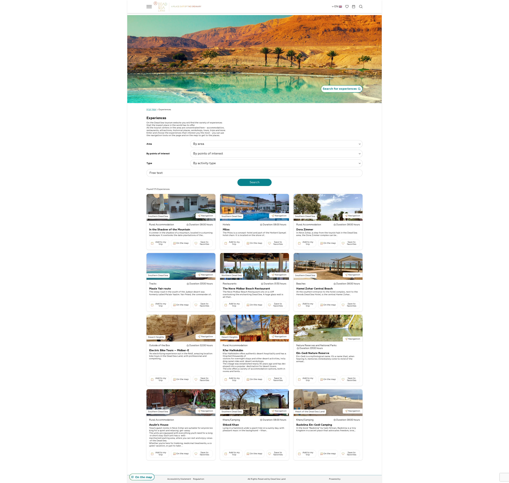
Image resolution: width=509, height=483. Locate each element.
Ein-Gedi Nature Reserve (312, 353)
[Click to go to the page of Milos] (254, 207)
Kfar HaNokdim (233, 350)
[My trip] (353, 6)
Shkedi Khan (231, 425)
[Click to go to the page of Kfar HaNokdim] (254, 328)
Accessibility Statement (179, 479)
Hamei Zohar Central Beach (314, 288)
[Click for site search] (361, 6)
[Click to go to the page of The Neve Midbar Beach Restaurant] (254, 266)
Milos (226, 229)
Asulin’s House (158, 425)
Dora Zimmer (304, 229)
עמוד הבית (151, 110)
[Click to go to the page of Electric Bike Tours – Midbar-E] (180, 328)
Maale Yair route (160, 288)
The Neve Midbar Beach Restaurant (246, 288)
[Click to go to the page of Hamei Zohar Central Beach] (328, 266)
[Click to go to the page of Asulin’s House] (180, 402)
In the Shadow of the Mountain (169, 229)
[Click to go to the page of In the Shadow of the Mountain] (180, 207)
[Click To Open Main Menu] (149, 6)
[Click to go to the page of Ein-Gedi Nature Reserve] (328, 328)
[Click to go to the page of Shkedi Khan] (254, 402)
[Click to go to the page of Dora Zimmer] (328, 207)
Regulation (198, 479)
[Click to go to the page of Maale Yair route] (180, 266)
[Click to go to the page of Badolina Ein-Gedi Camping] (328, 402)
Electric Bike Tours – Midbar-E (169, 350)
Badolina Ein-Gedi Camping (314, 425)
